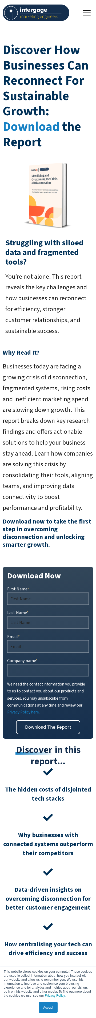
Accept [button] (48, 1007)
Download (32, 127)
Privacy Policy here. (23, 712)
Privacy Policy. (55, 995)
